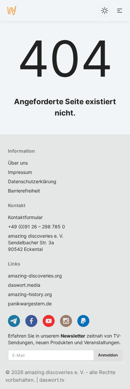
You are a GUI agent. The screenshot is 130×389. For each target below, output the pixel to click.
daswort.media (24, 285)
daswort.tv (51, 380)
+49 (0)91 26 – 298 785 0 (36, 226)
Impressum (20, 172)
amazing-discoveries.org (35, 275)
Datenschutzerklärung (32, 181)
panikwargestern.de (30, 303)
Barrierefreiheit (24, 191)
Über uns (18, 163)
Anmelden (108, 354)
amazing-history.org (30, 294)
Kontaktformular (25, 217)
